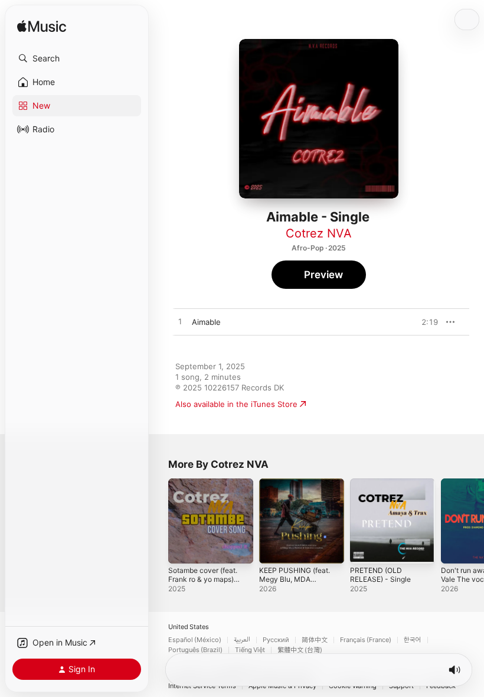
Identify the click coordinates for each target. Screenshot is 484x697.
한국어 (412, 640)
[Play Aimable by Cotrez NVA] (180, 322)
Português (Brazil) (195, 650)
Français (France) (365, 640)
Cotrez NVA (319, 233)
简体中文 (315, 640)
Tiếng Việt (250, 650)
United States (188, 627)
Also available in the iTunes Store (236, 404)
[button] (76, 58)
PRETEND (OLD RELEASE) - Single (380, 575)
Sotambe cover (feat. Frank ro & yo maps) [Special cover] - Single (202, 583)
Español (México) (194, 640)
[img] (41, 27)
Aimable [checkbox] (206, 322)
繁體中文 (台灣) (299, 650)
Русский (276, 640)
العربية (242, 640)
